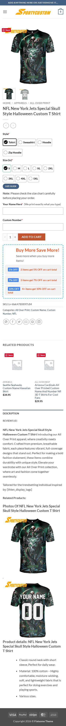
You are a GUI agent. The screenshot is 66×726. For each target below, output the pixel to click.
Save (8, 30)
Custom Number (13, 220)
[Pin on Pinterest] (33, 322)
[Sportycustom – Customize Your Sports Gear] (33, 11)
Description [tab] (11, 413)
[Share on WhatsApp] (6, 322)
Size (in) (8, 160)
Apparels (20, 103)
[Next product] (6, 125)
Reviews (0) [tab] (10, 420)
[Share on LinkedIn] (39, 322)
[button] (5, 11)
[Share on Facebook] (13, 322)
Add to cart (32, 236)
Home (7, 103)
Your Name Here (13, 204)
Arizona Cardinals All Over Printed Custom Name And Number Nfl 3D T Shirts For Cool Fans (48, 391)
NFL (14, 313)
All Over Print (40, 103)
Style (6, 133)
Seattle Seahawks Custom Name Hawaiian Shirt (16, 388)
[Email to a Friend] (26, 322)
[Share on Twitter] (19, 322)
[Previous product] (13, 125)
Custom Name (38, 310)
